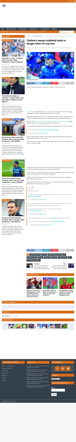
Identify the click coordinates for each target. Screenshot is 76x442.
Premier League (58, 47)
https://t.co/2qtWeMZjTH (58, 221)
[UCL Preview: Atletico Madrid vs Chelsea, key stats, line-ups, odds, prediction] (50, 283)
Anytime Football (40, 47)
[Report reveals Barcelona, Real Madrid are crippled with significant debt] (38, 326)
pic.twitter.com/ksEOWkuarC (35, 210)
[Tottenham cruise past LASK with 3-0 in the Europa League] (64, 326)
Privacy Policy (5, 370)
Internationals (33, 29)
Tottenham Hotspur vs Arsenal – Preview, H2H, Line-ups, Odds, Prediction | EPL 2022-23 (13, 99)
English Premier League (55, 254)
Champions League (35, 254)
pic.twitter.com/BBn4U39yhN (52, 130)
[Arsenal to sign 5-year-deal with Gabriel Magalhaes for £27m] (25, 326)
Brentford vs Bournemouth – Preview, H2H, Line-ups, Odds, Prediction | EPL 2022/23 (13, 139)
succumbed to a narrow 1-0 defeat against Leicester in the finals (51, 121)
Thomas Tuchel (31, 111)
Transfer (54, 29)
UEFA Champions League (33, 260)
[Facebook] (69, 1)
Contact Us (4, 377)
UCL (70, 257)
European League (32, 257)
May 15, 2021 (45, 133)
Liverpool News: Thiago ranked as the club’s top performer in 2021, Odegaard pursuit (66, 293)
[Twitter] (72, 1)
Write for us (4, 375)
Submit (54, 394)
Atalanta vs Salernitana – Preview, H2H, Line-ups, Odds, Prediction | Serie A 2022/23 (13, 180)
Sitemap (4, 380)
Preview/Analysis (45, 29)
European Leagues (10, 29)
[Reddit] (74, 1)
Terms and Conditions (7, 368)
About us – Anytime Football (8, 366)
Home (2, 29)
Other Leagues (22, 29)
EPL (64, 254)
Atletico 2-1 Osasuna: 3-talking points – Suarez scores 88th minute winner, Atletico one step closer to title (34, 293)
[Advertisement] (50, 15)
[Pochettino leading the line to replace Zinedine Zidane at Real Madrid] (31, 326)
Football (47, 257)
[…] (13, 73)
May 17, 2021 (31, 47)
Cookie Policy (5, 373)
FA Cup (40, 257)
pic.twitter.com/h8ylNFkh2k (34, 196)
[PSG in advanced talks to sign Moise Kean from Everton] (58, 326)
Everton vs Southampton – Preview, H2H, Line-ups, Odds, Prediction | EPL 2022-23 (13, 220)
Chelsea (45, 111)
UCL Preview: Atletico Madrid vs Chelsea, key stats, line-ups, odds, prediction (49, 293)
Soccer (54, 257)
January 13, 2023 (6, 64)
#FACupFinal (41, 130)
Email (53, 387)
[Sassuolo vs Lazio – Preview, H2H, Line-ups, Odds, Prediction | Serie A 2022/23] (13, 47)
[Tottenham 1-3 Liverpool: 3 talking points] (11, 326)
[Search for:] (66, 31)
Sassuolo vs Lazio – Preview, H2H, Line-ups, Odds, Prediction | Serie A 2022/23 (12, 60)
